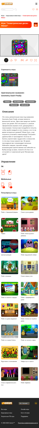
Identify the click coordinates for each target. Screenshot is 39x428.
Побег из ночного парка (28, 340)
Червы (3, 232)
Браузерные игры (6, 413)
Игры (2, 15)
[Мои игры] (33, 9)
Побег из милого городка (9, 297)
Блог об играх (25, 413)
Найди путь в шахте (27, 361)
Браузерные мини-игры (13, 15)
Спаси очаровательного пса (8, 384)
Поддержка (24, 416)
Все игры (4, 409)
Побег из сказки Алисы (8, 340)
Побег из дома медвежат (9, 319)
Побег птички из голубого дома (29, 320)
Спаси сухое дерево (27, 212)
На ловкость (18, 101)
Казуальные (30, 101)
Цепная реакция (6, 255)
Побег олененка (6, 276)
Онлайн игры (25, 409)
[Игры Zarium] (6, 3)
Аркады (7, 101)
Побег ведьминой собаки (29, 255)
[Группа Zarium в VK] (36, 403)
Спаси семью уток (26, 276)
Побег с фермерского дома (27, 298)
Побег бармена (25, 383)
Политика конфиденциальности (28, 423)
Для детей (25, 105)
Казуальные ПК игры (7, 416)
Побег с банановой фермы (9, 212)
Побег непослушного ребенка (27, 235)
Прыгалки (14, 105)
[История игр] (37, 9)
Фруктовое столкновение (9, 361)
